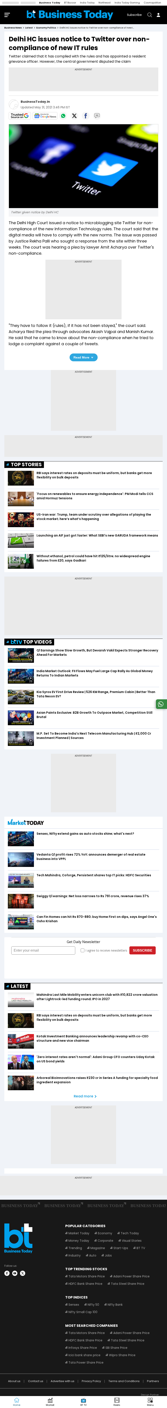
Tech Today (130, 1233)
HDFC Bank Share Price (85, 1284)
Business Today (49, 2)
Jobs (108, 1255)
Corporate (105, 1240)
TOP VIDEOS (37, 642)
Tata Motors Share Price (86, 1276)
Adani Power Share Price (131, 1276)
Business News (13, 27)
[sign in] (158, 14)
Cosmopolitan (152, 2)
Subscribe (134, 15)
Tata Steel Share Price (127, 1284)
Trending (75, 1248)
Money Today (78, 1240)
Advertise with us (62, 1381)
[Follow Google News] (45, 115)
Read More (81, 357)
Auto (92, 1255)
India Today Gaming (127, 2)
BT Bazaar (70, 2)
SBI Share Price (116, 1348)
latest (29, 27)
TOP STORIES (26, 465)
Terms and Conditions (124, 1381)
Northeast (105, 2)
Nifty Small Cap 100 (82, 1312)
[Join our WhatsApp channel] (160, 707)
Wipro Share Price (122, 1355)
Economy (105, 1233)
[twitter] (22, 1273)
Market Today (78, 1233)
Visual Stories (132, 1240)
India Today (87, 2)
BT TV (141, 1248)
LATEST (19, 986)
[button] (150, 1402)
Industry (74, 1255)
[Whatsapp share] (63, 116)
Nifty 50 (93, 1304)
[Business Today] (70, 15)
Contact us (35, 1381)
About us (14, 1381)
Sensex (73, 1304)
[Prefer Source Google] (20, 115)
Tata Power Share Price (86, 1362)
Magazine (97, 1248)
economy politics (46, 27)
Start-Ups (121, 1248)
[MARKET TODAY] (26, 823)
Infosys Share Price (82, 1348)
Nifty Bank (115, 1304)
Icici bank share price (84, 1355)
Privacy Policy (91, 1381)
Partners (153, 1381)
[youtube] (14, 1273)
